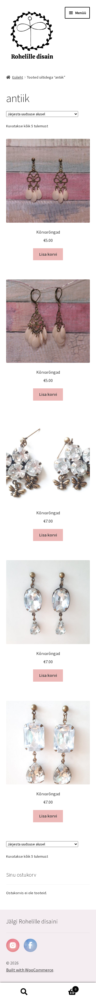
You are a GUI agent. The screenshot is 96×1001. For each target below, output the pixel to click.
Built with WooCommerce (29, 969)
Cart (62, 987)
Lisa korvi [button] (48, 254)
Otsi (24, 992)
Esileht (17, 77)
